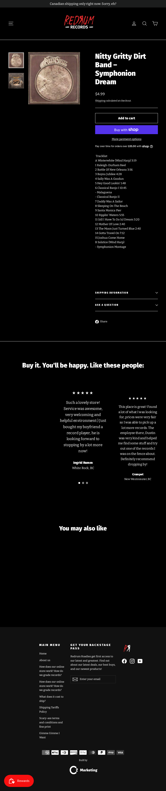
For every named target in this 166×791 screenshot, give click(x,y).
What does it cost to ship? (51, 698)
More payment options (127, 139)
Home (43, 653)
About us (44, 660)
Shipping (100, 100)
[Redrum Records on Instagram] (132, 661)
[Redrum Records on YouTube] (140, 661)
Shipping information (111, 293)
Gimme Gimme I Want (49, 735)
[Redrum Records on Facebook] (124, 661)
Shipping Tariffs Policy (49, 709)
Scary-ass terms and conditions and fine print (51, 722)
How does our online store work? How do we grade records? (51, 671)
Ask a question (106, 305)
